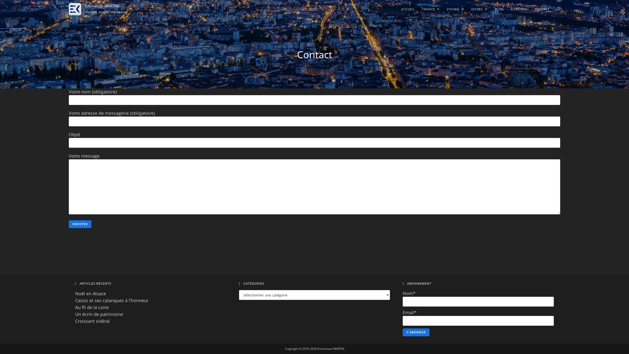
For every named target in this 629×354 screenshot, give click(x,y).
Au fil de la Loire (92, 307)
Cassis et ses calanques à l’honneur (111, 300)
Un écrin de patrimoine (99, 314)
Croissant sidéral (92, 321)
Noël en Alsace (90, 293)
